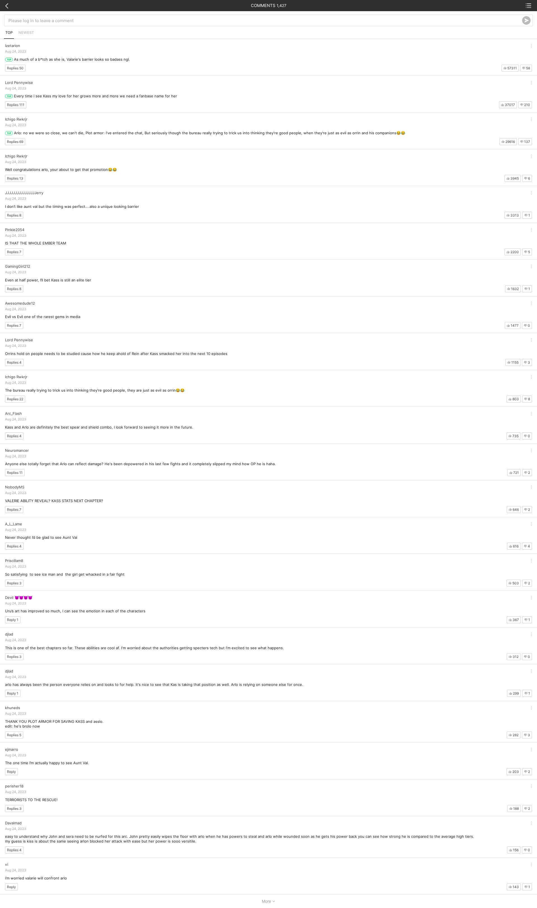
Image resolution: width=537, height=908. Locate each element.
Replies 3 (14, 583)
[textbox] (265, 20)
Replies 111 (15, 105)
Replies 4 (14, 362)
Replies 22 (15, 399)
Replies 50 (15, 68)
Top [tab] (9, 32)
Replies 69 (15, 142)
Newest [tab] (26, 32)
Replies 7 (14, 252)
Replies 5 (14, 735)
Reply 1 (12, 620)
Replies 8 (14, 215)
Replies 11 (15, 473)
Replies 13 (15, 178)
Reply (11, 772)
